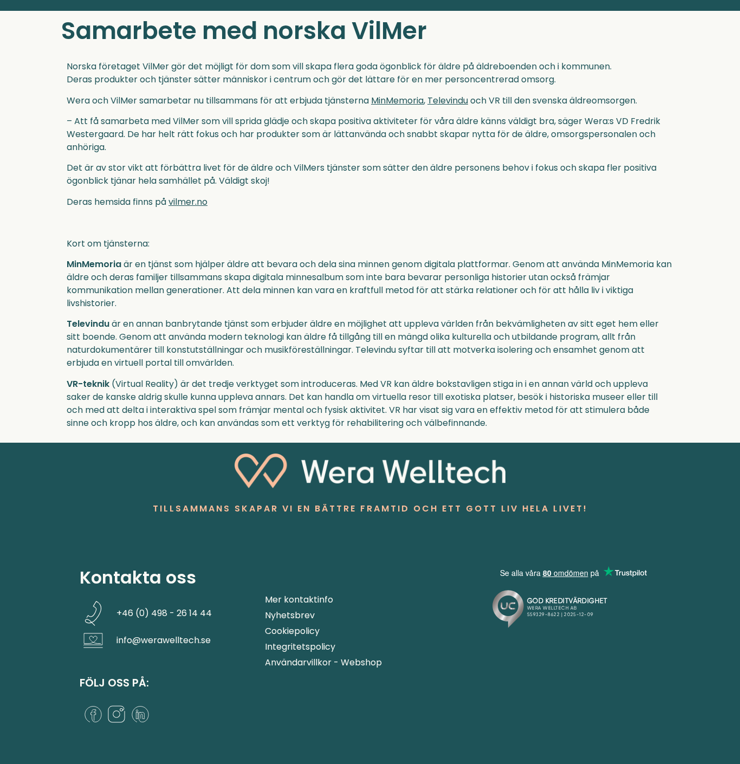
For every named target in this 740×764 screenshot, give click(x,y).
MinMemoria (397, 100)
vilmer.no (187, 202)
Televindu (447, 100)
